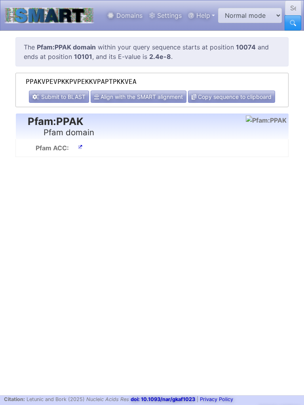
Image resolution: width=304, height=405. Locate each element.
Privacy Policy (216, 399)
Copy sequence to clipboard (234, 96)
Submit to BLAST (63, 96)
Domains (128, 15)
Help (202, 15)
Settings (168, 15)
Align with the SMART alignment (141, 96)
